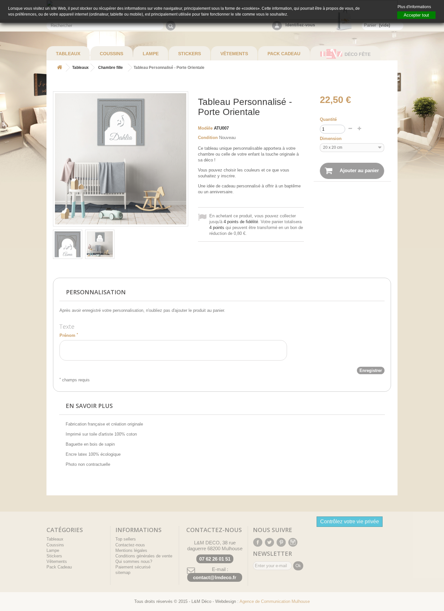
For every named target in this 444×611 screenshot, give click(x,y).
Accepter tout (416, 15)
